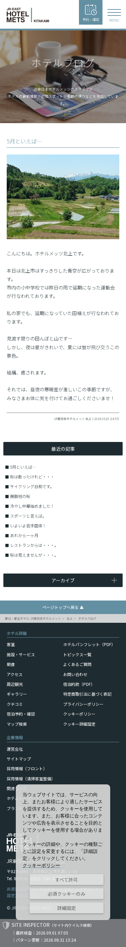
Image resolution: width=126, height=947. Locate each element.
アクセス (15, 674)
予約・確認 (90, 19)
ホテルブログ (87, 618)
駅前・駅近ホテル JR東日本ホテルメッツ (33, 618)
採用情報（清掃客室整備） (31, 778)
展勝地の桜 (20, 496)
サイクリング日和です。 (32, 486)
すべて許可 (66, 879)
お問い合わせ (75, 674)
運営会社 (15, 749)
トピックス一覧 (77, 654)
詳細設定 (66, 907)
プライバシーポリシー (83, 704)
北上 (70, 618)
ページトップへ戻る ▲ (63, 607)
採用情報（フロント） (27, 768)
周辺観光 (15, 684)
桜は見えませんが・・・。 (34, 555)
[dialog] (63, 852)
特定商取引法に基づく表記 (87, 694)
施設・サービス (21, 654)
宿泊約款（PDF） (79, 684)
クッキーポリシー (79, 714)
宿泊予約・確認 (21, 714)
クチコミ (15, 704)
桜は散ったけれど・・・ (32, 476)
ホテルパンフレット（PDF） (89, 644)
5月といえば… (23, 467)
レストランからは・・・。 (34, 545)
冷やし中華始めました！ (32, 506)
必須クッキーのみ (66, 893)
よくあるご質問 (77, 664)
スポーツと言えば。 (28, 516)
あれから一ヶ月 (24, 535)
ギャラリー (17, 694)
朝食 (11, 664)
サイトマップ (19, 758)
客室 (11, 644)
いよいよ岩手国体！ (28, 525)
